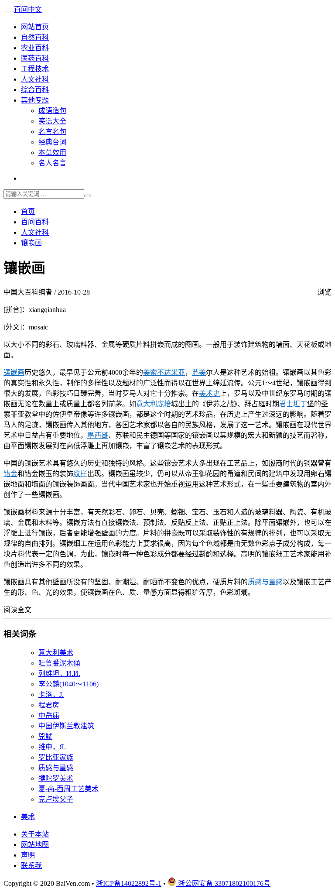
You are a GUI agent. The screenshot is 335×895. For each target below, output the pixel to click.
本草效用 (52, 152)
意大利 (146, 404)
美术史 (209, 393)
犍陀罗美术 (55, 778)
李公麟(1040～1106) (68, 684)
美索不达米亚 (164, 372)
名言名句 (52, 131)
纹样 (80, 473)
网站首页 (35, 27)
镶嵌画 (31, 243)
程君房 (48, 705)
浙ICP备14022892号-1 (128, 883)
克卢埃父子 (55, 799)
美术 (28, 816)
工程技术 (35, 68)
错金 (10, 473)
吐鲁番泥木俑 (59, 663)
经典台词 (52, 142)
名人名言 (52, 163)
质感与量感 (265, 582)
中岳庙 (48, 715)
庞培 (164, 404)
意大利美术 (55, 652)
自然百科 (35, 37)
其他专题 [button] (35, 100)
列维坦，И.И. (59, 673)
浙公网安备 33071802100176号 (223, 883)
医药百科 (35, 58)
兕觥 (45, 736)
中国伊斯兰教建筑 (66, 726)
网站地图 (35, 844)
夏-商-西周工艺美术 (68, 788)
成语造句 (52, 110)
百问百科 (35, 222)
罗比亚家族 (55, 757)
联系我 (31, 865)
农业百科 (35, 47)
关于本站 (35, 834)
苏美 (199, 372)
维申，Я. (52, 747)
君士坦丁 (293, 404)
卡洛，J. (51, 694)
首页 (28, 211)
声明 (28, 855)
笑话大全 (52, 121)
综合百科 (35, 89)
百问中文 (28, 9)
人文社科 (35, 79)
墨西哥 (97, 435)
